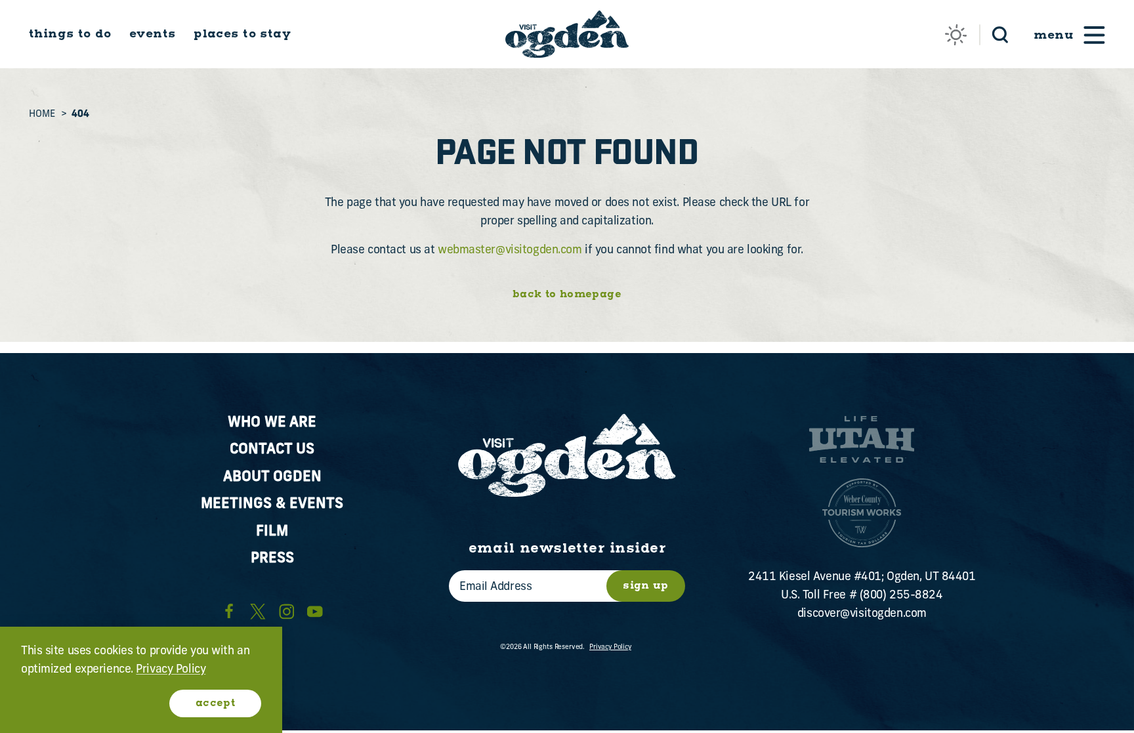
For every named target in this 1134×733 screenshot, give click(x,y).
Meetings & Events (272, 504)
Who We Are (272, 423)
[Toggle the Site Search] (1000, 33)
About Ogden (272, 477)
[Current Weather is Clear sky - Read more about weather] (956, 35)
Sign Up (646, 586)
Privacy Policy (610, 647)
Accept (215, 703)
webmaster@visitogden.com (510, 250)
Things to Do (70, 34)
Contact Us (272, 450)
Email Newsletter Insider (567, 548)
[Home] (567, 34)
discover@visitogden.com (862, 613)
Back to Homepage (567, 294)
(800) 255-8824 (901, 595)
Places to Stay (242, 34)
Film (272, 532)
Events (152, 34)
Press (272, 559)
